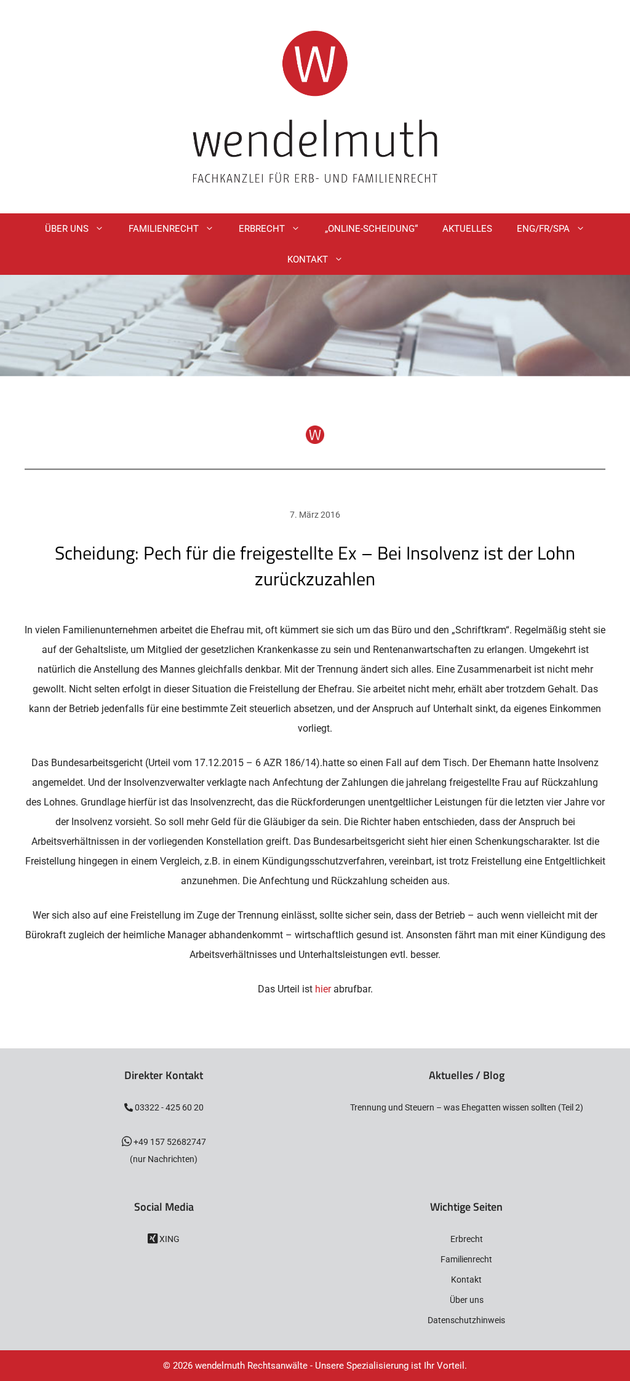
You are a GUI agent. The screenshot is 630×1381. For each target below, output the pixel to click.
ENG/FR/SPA (543, 228)
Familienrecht (164, 228)
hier (323, 989)
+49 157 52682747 (169, 1142)
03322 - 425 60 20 (168, 1107)
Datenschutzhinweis (466, 1320)
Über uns (467, 1300)
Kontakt (307, 259)
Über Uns (67, 228)
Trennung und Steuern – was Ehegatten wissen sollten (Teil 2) (466, 1107)
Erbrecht (262, 228)
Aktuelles (467, 228)
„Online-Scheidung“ (371, 228)
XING (169, 1239)
